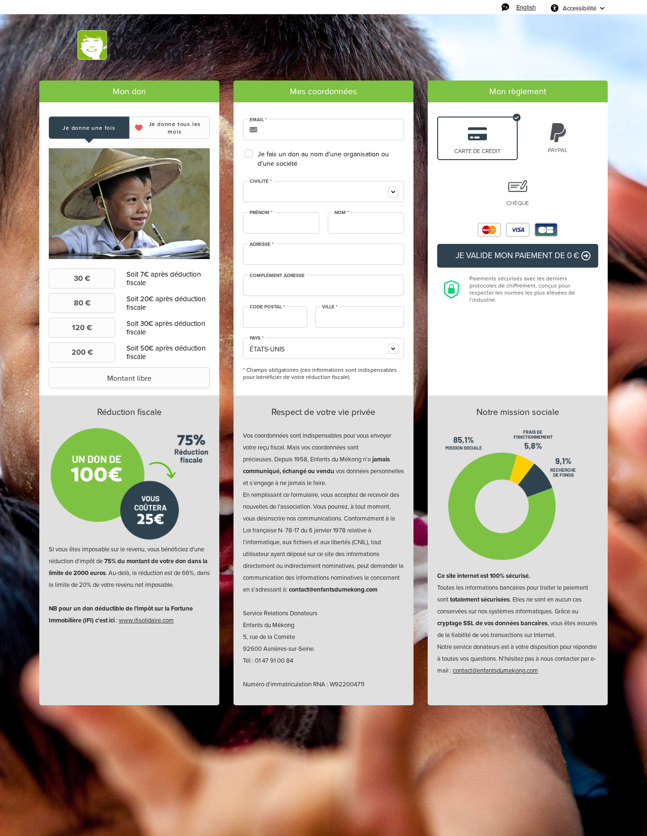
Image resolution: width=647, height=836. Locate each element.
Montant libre (129, 378)
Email (258, 120)
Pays (257, 338)
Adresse (262, 244)
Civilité (261, 181)
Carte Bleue (546, 230)
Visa (518, 230)
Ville (330, 307)
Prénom (261, 213)
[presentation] (89, 127)
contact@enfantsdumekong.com (495, 670)
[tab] (89, 128)
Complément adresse (277, 276)
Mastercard (489, 230)
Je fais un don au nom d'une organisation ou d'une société (323, 159)
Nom (341, 213)
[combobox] (323, 191)
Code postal (267, 307)
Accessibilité (579, 8)
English (526, 7)
